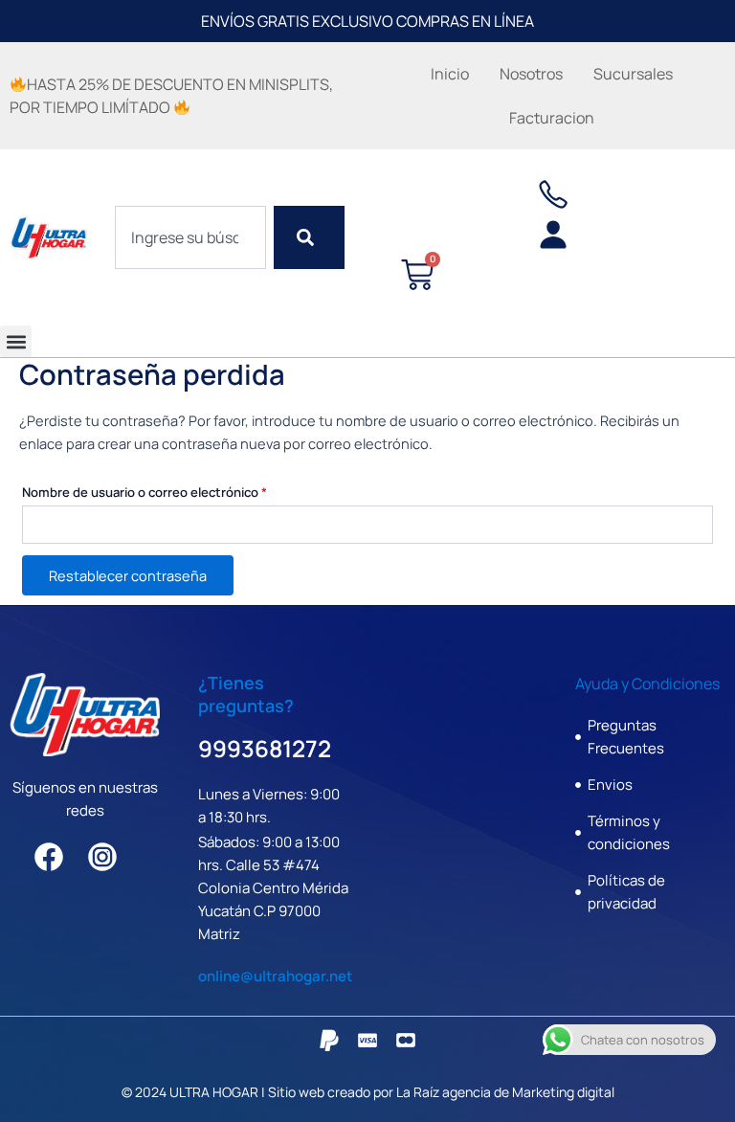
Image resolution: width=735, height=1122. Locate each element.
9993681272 (264, 748)
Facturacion (551, 117)
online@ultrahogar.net (275, 976)
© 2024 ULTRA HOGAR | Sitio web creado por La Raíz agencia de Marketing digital (368, 1092)
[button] (16, 341)
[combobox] (190, 237)
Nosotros (531, 73)
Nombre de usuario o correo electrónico (177, 490)
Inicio (450, 73)
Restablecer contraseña (128, 575)
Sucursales (633, 73)
